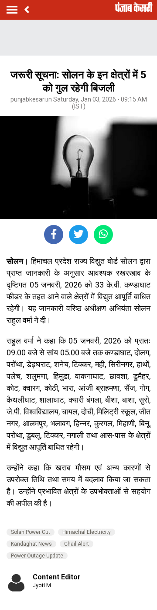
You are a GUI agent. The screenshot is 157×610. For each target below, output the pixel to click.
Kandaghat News (31, 544)
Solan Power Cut (30, 532)
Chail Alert (76, 544)
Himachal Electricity (86, 532)
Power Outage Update (37, 556)
